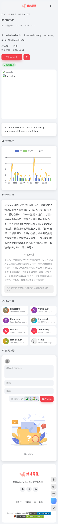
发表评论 (47, 398)
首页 (5, 14)
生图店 (18, 501)
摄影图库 (21, 14)
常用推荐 (12, 14)
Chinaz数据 (29, 214)
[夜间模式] (54, 508)
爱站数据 (13, 214)
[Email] (35, 489)
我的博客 (38, 501)
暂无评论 (10, 350)
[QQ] (22, 489)
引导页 (28, 501)
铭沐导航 (25, 513)
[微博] (29, 489)
